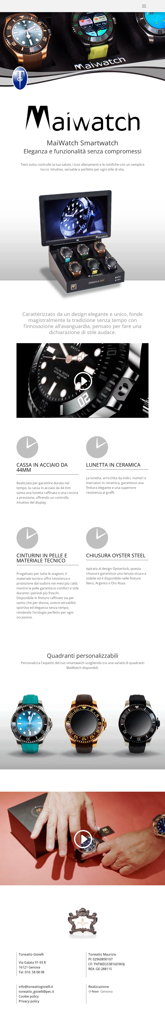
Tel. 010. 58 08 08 (31, 972)
